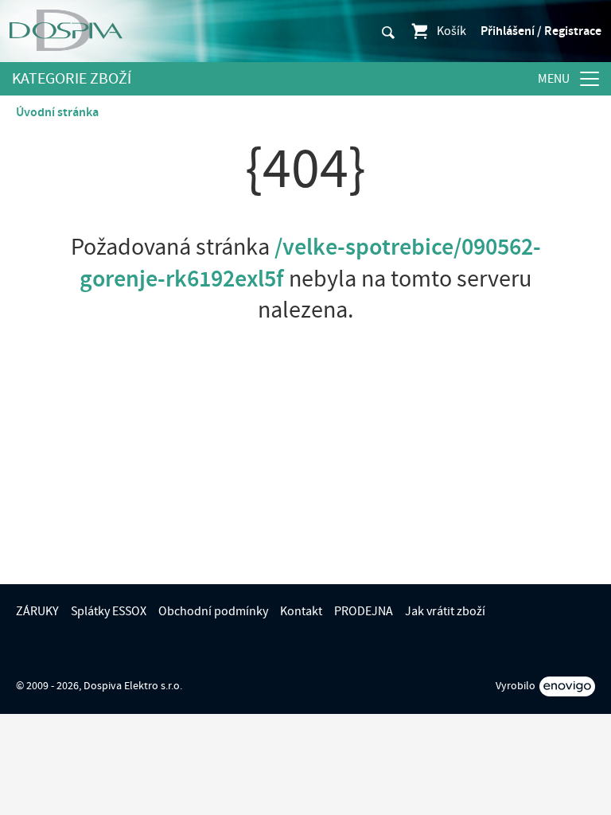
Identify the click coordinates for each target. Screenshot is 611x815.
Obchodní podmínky (213, 611)
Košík (451, 31)
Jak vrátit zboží (445, 611)
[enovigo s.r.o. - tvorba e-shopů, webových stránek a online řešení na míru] (567, 686)
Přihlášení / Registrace (541, 31)
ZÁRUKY (37, 611)
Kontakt (301, 611)
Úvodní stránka (57, 112)
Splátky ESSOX (108, 611)
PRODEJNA (363, 611)
